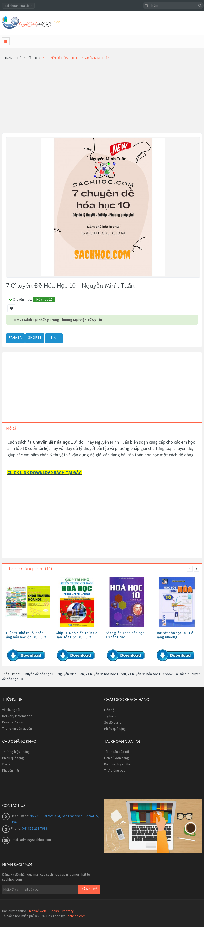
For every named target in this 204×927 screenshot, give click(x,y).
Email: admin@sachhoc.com (31, 839)
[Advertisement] (102, 98)
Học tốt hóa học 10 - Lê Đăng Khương (174, 635)
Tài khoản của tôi (116, 751)
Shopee (35, 337)
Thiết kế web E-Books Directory (50, 911)
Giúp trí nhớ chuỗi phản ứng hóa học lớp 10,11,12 (26, 635)
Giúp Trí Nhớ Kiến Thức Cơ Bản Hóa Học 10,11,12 (76, 635)
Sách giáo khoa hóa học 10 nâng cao (125, 635)
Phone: (16, 828)
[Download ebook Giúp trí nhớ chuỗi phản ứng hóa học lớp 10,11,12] (27, 602)
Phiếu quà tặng (115, 728)
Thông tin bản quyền (17, 728)
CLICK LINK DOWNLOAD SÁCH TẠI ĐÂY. (44, 472)
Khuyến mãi (10, 770)
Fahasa (15, 337)
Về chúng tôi (11, 709)
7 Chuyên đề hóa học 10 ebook (150, 674)
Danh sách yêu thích (118, 764)
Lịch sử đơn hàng (116, 758)
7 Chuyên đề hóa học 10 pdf (106, 674)
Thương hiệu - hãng (16, 751)
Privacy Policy (12, 722)
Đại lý (6, 764)
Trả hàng (110, 716)
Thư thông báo (115, 770)
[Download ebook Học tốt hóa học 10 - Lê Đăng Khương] (176, 602)
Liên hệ (109, 710)
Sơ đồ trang (113, 722)
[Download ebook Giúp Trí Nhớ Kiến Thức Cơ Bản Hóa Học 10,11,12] (77, 602)
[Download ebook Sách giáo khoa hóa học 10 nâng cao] (127, 602)
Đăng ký (89, 889)
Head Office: (20, 816)
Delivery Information (17, 716)
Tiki (54, 337)
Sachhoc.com (76, 916)
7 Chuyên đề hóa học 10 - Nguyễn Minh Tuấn (52, 674)
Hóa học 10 (44, 299)
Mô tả (11, 428)
